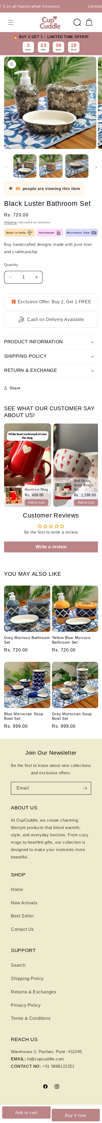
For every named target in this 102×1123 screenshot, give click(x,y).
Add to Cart (36, 502)
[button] (11, 22)
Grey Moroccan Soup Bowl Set (72, 716)
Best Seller (22, 916)
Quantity (11, 265)
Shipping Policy (27, 978)
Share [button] (15, 388)
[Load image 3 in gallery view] (76, 166)
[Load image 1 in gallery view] (24, 166)
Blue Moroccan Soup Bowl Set (23, 716)
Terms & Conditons (30, 1018)
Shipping (10, 222)
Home (17, 889)
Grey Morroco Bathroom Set (27, 640)
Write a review (51, 546)
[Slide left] (6, 167)
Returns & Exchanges (33, 992)
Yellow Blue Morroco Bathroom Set (71, 640)
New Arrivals (24, 903)
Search (18, 965)
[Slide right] (96, 167)
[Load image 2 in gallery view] (50, 166)
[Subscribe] (85, 788)
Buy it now (75, 1115)
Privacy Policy (26, 1005)
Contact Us (22, 929)
